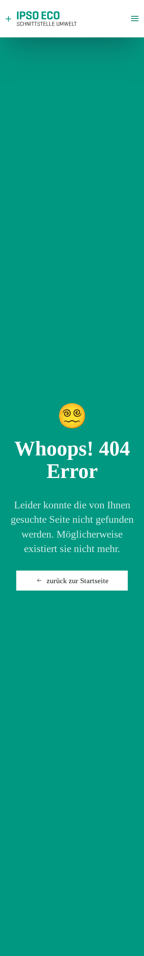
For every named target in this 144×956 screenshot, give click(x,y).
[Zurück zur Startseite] (42, 18)
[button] (134, 18)
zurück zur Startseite (78, 580)
